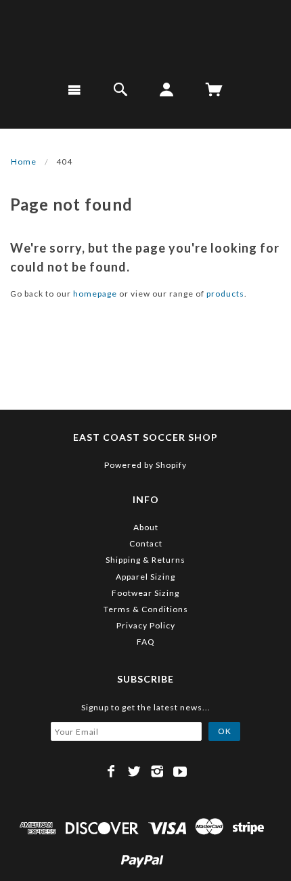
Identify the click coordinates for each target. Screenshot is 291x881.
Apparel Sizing (145, 577)
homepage (95, 293)
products (225, 293)
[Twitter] (134, 771)
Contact (145, 543)
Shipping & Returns (145, 560)
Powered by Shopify (145, 465)
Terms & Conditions (146, 609)
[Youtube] (180, 771)
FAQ (146, 642)
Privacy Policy (145, 625)
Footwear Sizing (145, 593)
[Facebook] (111, 771)
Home (24, 161)
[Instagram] (157, 771)
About (145, 527)
